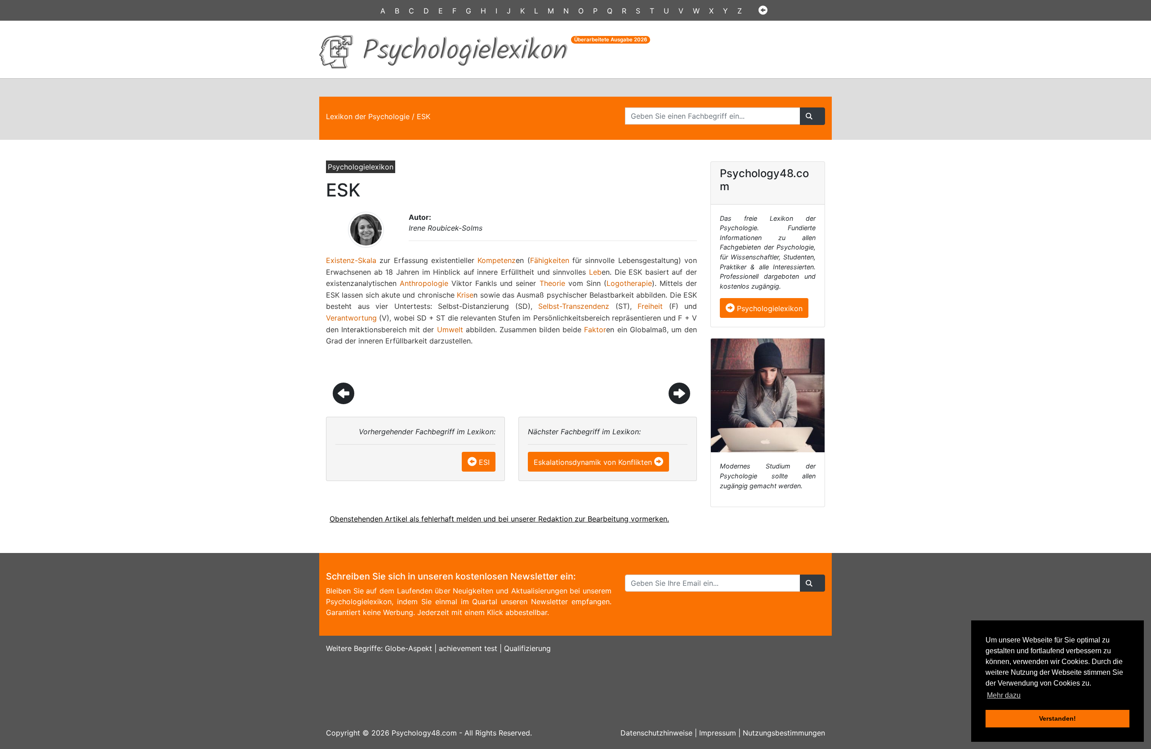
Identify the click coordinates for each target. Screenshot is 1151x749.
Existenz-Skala (351, 260)
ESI (484, 462)
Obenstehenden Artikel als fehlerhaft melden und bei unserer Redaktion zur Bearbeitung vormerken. (499, 518)
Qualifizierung (527, 648)
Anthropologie (424, 283)
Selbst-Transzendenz (573, 306)
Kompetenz (496, 260)
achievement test (468, 648)
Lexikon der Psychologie (368, 116)
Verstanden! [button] (1057, 718)
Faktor (595, 329)
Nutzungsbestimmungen (784, 732)
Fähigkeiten (549, 260)
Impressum (717, 732)
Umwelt (450, 329)
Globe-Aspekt (408, 648)
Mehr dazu (1004, 695)
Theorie (552, 283)
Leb (595, 272)
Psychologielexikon (769, 308)
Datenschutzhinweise (656, 732)
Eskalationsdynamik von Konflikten (593, 462)
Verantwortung (351, 317)
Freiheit (650, 306)
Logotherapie (629, 283)
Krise (465, 294)
